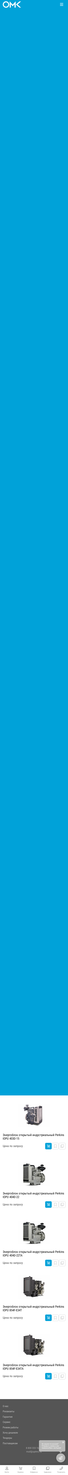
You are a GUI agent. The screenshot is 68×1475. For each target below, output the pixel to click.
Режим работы (10, 1427)
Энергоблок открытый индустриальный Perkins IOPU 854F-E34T (33, 1308)
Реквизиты (9, 1411)
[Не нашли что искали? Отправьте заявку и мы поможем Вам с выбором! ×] (60, 1457)
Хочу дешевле (10, 1432)
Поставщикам (10, 1443)
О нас (5, 1406)
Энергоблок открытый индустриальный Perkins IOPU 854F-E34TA (33, 1366)
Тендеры (7, 1437)
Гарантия (8, 1416)
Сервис (6, 1422)
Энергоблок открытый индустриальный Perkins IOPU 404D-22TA (33, 1253)
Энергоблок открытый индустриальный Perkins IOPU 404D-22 (33, 1195)
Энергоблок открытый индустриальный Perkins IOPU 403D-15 (33, 1136)
